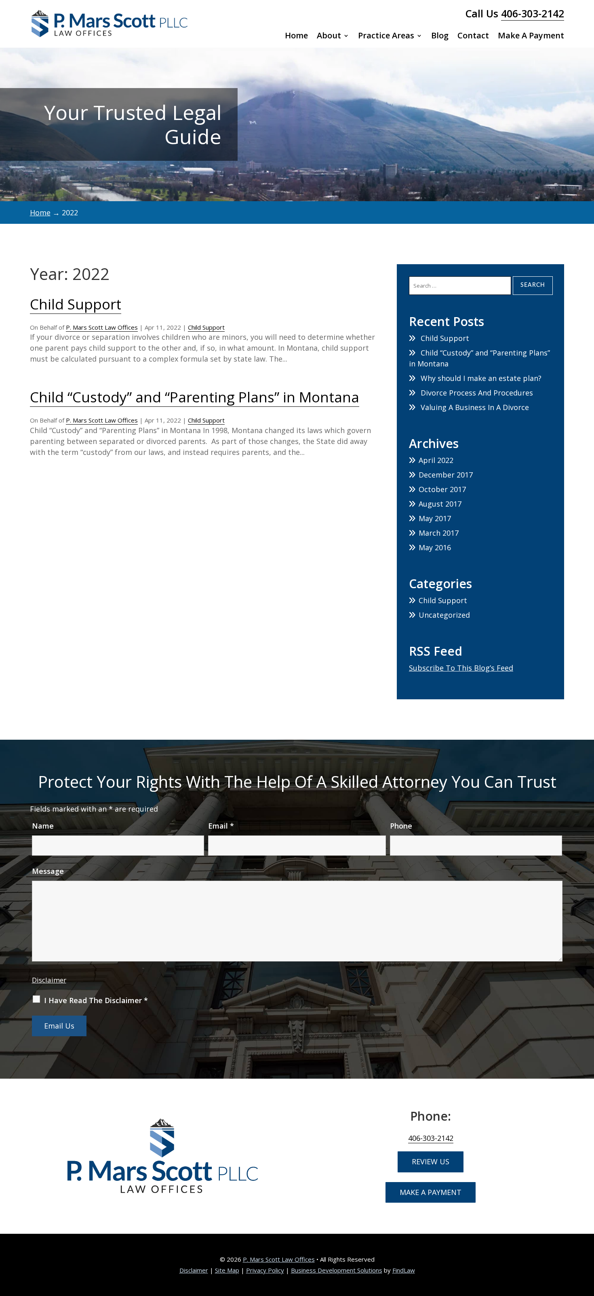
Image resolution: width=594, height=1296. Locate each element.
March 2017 (439, 533)
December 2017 (446, 475)
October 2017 (442, 489)
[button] (586, 1237)
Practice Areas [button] (386, 37)
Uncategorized (444, 615)
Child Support (75, 304)
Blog (440, 37)
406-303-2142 (532, 13)
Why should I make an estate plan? (481, 378)
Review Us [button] (430, 1161)
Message (48, 871)
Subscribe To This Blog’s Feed (461, 668)
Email (221, 826)
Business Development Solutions (336, 1270)
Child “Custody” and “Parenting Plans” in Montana (194, 396)
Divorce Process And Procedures (477, 393)
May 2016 (435, 547)
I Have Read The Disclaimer (96, 1000)
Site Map (227, 1270)
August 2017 (440, 504)
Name (43, 826)
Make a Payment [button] (430, 1192)
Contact (473, 37)
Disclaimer (49, 980)
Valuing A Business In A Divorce (475, 407)
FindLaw (403, 1270)
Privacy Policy (265, 1270)
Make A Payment (531, 37)
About (329, 37)
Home (296, 37)
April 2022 (436, 460)
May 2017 (435, 518)
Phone (401, 826)
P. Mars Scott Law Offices (102, 327)
